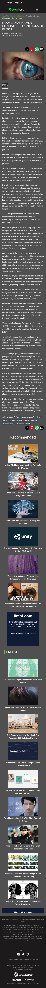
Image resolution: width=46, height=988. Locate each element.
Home (4, 16)
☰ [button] (37, 9)
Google (39, 417)
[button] (27, 49)
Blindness (20, 420)
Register (19, 2)
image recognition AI (27, 417)
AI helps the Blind (31, 420)
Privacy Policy (13, 959)
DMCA (35, 959)
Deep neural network (23, 424)
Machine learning (8, 424)
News (24, 16)
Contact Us (27, 959)
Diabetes (12, 420)
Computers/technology (14, 16)
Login (9, 2)
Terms (21, 959)
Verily (5, 420)
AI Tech (16, 417)
